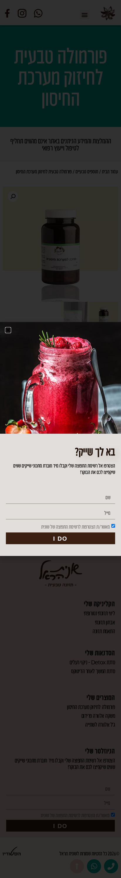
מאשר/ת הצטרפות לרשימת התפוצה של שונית (75, 526)
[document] (60, 439)
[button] (8, 330)
